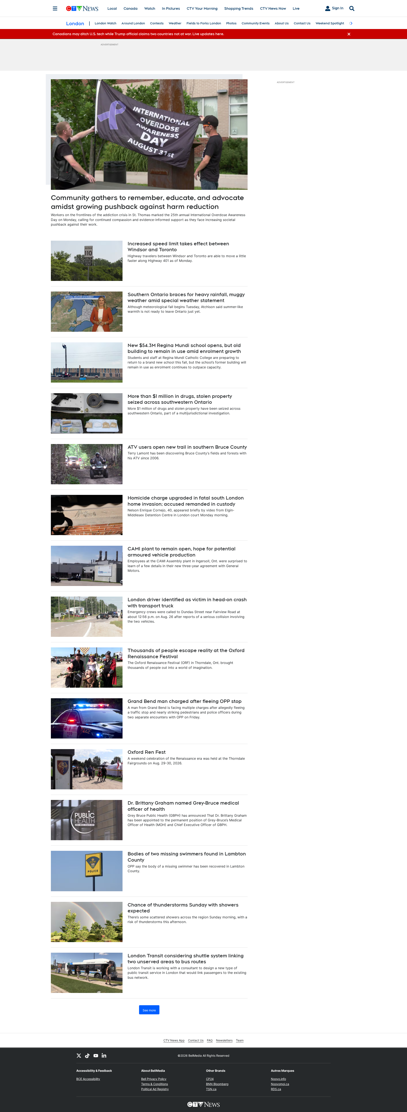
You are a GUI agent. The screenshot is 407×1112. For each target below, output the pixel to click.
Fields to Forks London (204, 23)
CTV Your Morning (202, 9)
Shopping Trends (238, 9)
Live (296, 9)
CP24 (210, 1079)
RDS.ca (276, 1089)
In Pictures (171, 9)
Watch (149, 9)
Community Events (256, 23)
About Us (282, 23)
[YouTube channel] (95, 1055)
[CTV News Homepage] (82, 8)
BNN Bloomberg (217, 1084)
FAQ (210, 1040)
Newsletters (224, 1040)
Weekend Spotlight (330, 23)
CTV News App (174, 1040)
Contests (157, 23)
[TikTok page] (87, 1055)
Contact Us (302, 23)
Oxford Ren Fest (147, 752)
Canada (131, 9)
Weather (175, 23)
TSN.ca (211, 1089)
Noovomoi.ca (280, 1084)
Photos (231, 23)
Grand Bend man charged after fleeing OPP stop (185, 701)
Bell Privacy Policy (153, 1079)
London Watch (105, 23)
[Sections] (55, 8)
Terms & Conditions (154, 1084)
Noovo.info (278, 1079)
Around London (133, 23)
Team (240, 1040)
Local (112, 9)
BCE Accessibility (88, 1079)
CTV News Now (273, 9)
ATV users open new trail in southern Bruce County (187, 447)
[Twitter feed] (78, 1055)
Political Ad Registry (155, 1089)
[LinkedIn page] (104, 1055)
